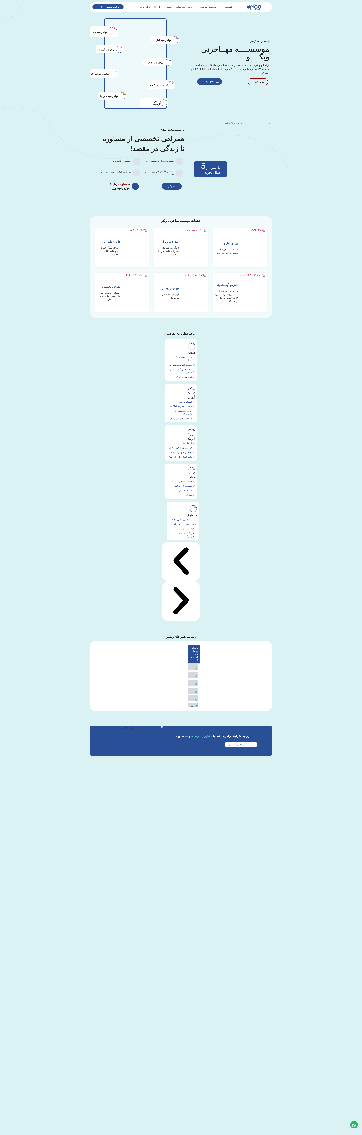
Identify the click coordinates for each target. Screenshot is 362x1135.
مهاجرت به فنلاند (99, 32)
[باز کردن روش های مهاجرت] (198, 7)
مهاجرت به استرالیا (109, 96)
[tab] (194, 667)
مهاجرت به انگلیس (158, 85)
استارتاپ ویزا (171, 241)
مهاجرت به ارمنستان (154, 102)
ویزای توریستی (170, 288)
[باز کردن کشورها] (223, 7)
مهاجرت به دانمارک (100, 74)
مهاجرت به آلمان (163, 40)
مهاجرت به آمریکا (107, 49)
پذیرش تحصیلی (111, 286)
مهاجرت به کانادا (155, 63)
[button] (181, 561)
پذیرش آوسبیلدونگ (227, 284)
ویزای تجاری (230, 243)
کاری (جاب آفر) (111, 241)
